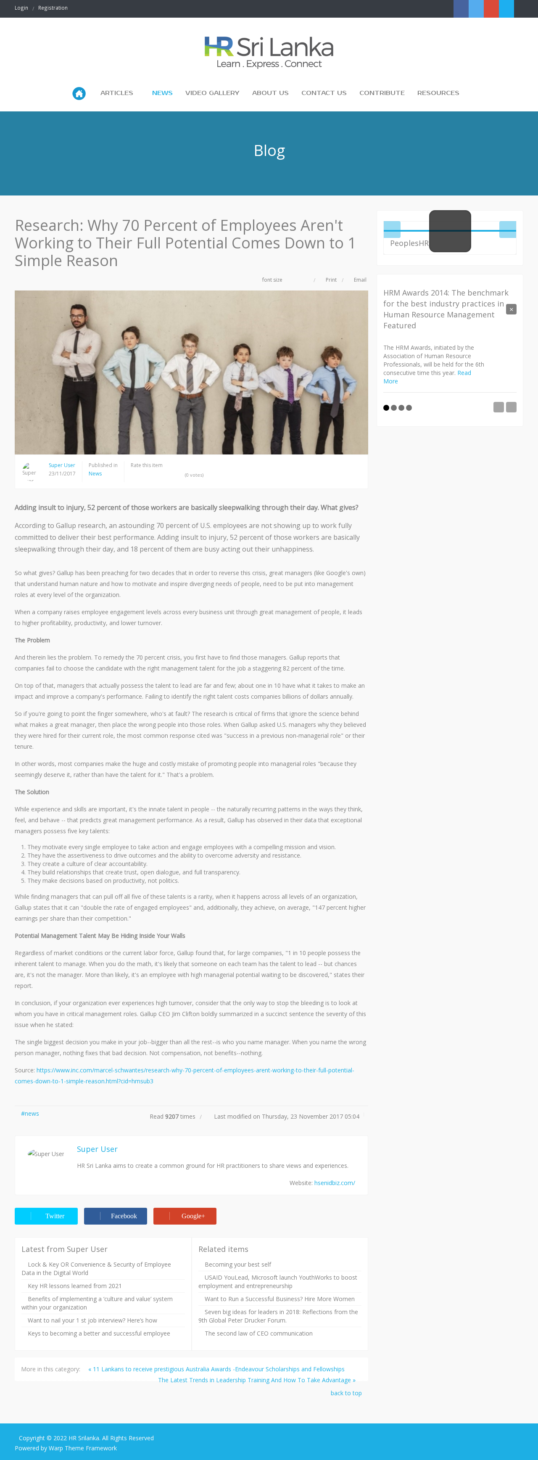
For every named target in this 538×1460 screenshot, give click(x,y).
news (32, 1113)
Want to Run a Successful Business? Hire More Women (280, 1299)
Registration (53, 7)
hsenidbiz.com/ (334, 1183)
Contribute (382, 93)
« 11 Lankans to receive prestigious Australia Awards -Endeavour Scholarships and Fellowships (216, 1369)
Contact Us (324, 93)
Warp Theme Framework (83, 1448)
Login (21, 7)
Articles (116, 93)
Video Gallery (212, 93)
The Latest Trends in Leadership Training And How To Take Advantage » (257, 1380)
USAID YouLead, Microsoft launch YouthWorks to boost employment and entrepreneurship (277, 1281)
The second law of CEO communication (259, 1333)
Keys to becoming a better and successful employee (99, 1333)
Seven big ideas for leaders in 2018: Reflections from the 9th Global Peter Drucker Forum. (278, 1316)
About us (270, 93)
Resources (438, 93)
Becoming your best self (238, 1264)
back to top (347, 1393)
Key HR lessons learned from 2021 (75, 1286)
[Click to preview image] (191, 372)
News (162, 93)
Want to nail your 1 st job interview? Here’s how (92, 1320)
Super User (62, 465)
